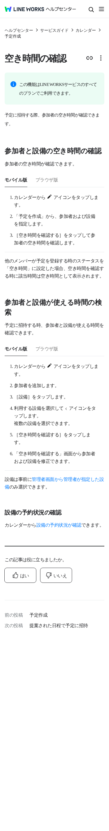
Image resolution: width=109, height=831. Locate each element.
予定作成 (13, 36)
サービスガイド (54, 30)
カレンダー (86, 30)
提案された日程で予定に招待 (58, 625)
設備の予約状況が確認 (58, 524)
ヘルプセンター (19, 30)
